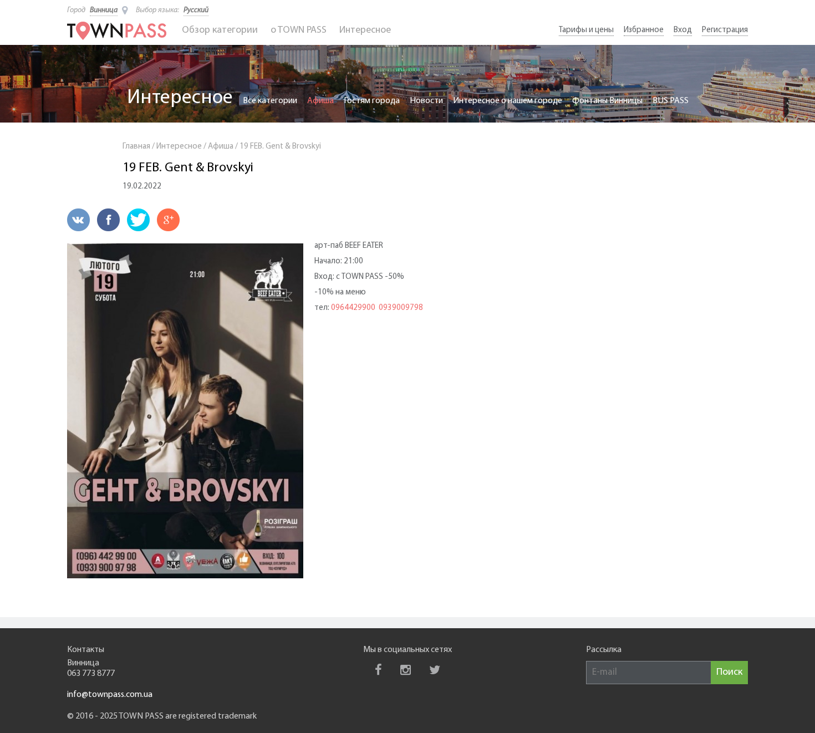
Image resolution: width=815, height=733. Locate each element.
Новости (426, 100)
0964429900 (353, 308)
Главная (136, 146)
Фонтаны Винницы (607, 100)
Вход (683, 30)
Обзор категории (220, 30)
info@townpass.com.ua (109, 694)
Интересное (365, 30)
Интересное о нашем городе (507, 100)
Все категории (270, 100)
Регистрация (725, 30)
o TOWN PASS (299, 30)
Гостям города (372, 100)
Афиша (320, 100)
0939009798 (401, 308)
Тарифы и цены (586, 30)
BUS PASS (671, 100)
